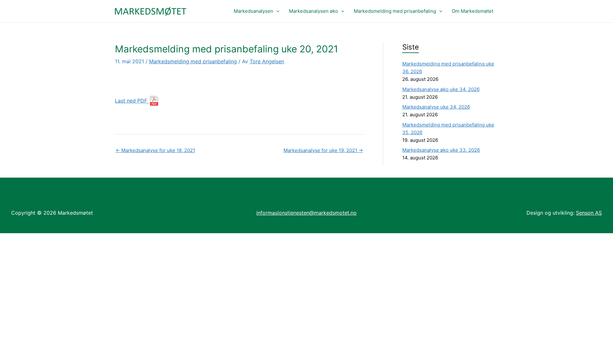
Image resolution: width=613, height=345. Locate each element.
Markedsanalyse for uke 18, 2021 (155, 150)
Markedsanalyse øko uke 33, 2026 (441, 150)
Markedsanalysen (253, 11)
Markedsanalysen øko (313, 11)
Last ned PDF (132, 100)
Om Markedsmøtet (472, 11)
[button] (276, 11)
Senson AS (589, 213)
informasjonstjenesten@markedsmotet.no (306, 213)
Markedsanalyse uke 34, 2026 (436, 107)
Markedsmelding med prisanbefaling (395, 11)
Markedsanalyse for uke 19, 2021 (323, 150)
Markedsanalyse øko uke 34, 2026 (441, 89)
